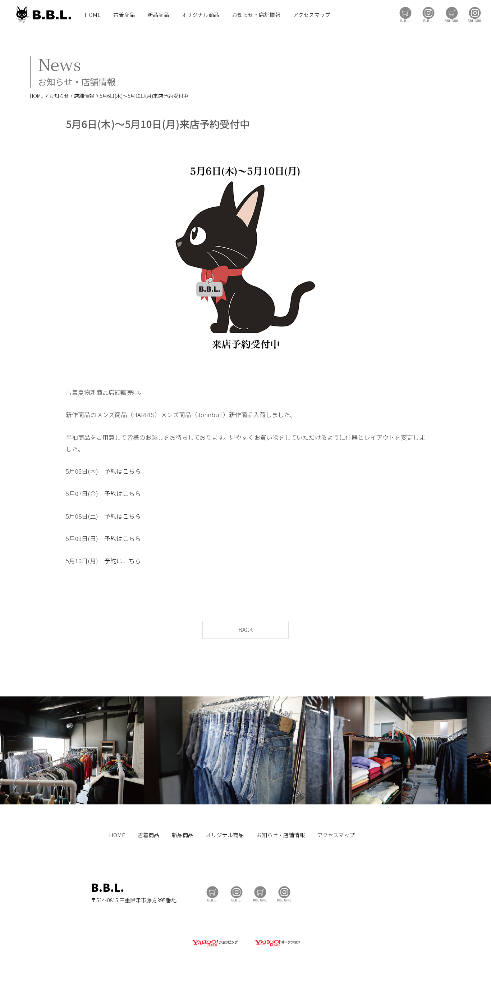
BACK (245, 629)
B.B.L (42, 14)
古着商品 (124, 14)
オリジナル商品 (200, 14)
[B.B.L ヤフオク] (276, 947)
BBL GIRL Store (452, 14)
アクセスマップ (311, 14)
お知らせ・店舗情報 (256, 14)
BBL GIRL (475, 14)
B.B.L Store (405, 14)
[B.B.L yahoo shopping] (214, 947)
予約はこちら (122, 470)
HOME (92, 14)
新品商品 (158, 14)
